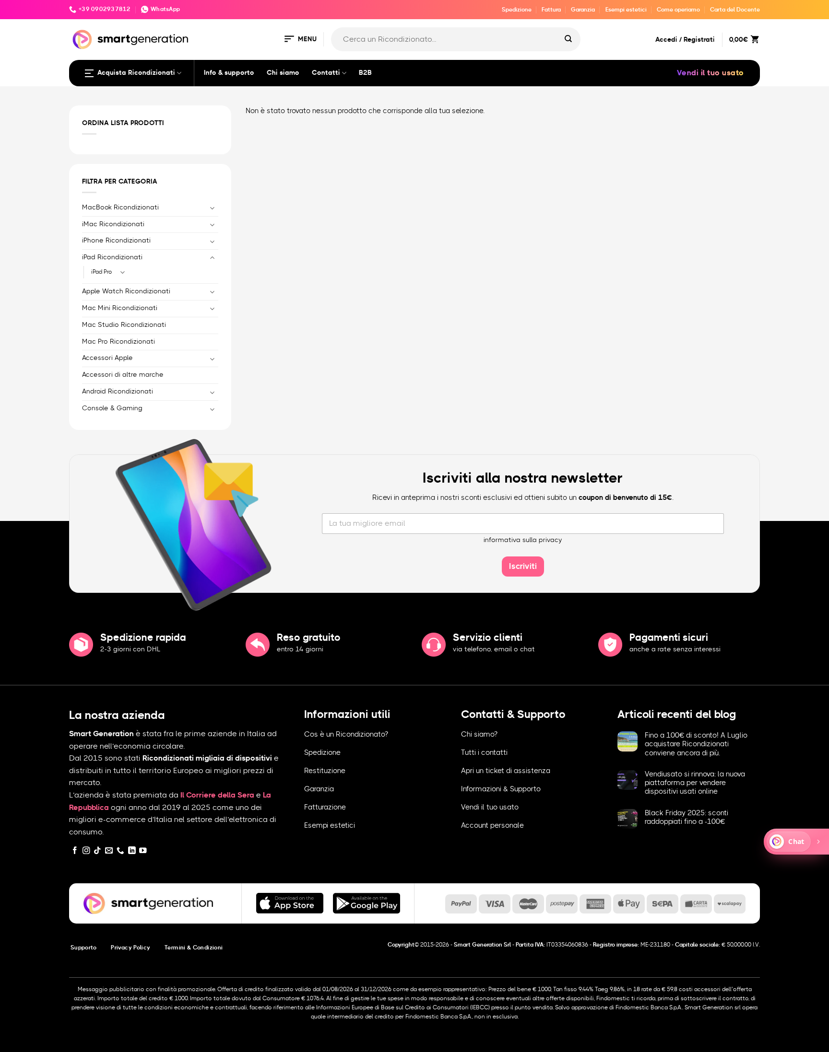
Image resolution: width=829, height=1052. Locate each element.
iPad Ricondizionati (112, 257)
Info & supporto (229, 72)
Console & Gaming (112, 408)
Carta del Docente (735, 9)
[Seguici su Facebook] (75, 851)
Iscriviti (523, 566)
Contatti (326, 72)
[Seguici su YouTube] (143, 851)
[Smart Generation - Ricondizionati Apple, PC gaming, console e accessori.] (130, 39)
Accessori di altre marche (123, 374)
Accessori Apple (107, 358)
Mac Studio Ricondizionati (124, 325)
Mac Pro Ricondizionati (118, 341)
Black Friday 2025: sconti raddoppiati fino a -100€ (686, 817)
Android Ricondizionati (117, 391)
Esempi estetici (626, 9)
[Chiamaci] (120, 851)
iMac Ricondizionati (113, 224)
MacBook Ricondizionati (120, 207)
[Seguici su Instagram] (86, 851)
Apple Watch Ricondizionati (126, 291)
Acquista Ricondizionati (136, 72)
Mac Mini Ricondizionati (119, 308)
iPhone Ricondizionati (116, 240)
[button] (300, 39)
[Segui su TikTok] (97, 851)
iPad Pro (101, 272)
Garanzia (583, 9)
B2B (365, 72)
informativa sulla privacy (523, 540)
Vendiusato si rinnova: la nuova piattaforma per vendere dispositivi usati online (695, 783)
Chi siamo (283, 72)
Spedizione (517, 9)
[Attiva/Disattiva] (212, 208)
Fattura (551, 9)
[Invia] (568, 39)
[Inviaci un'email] (109, 851)
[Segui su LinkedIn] (132, 851)
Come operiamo (678, 9)
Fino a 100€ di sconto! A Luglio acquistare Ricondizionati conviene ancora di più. (696, 744)
